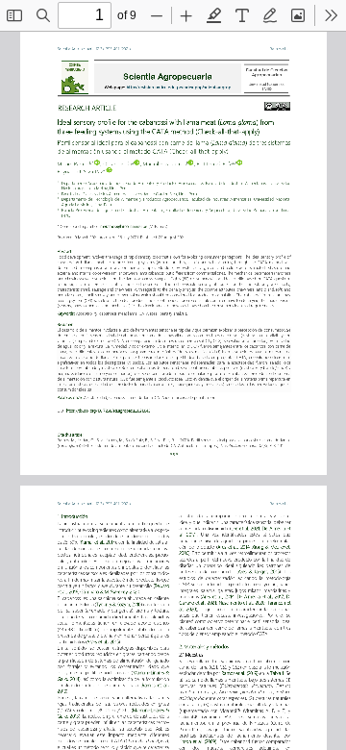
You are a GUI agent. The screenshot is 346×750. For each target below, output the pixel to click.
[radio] (214, 15)
